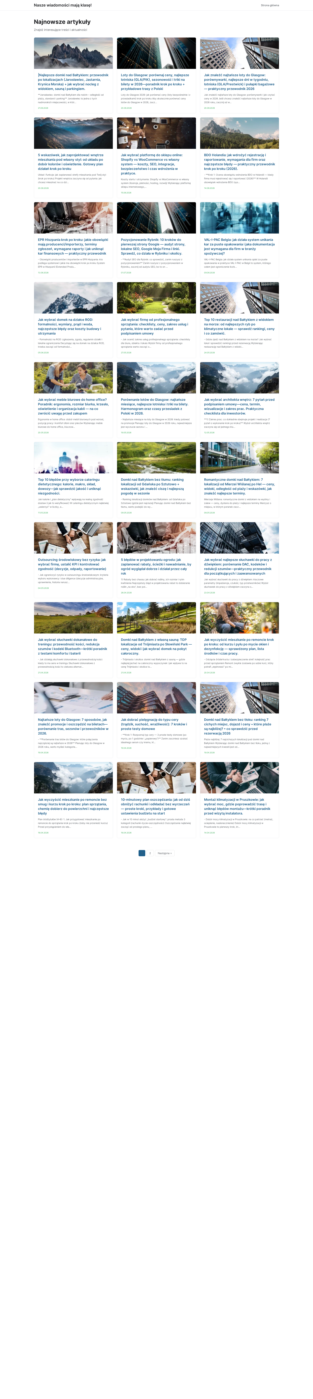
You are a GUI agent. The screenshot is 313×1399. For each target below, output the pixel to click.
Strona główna (270, 5)
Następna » (165, 853)
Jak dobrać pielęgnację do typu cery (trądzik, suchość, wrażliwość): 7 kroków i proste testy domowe (154, 724)
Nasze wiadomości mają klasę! (63, 5)
